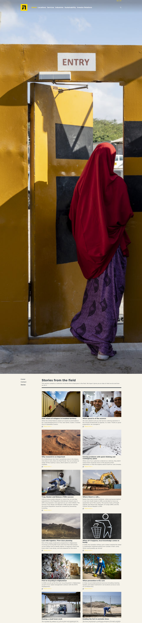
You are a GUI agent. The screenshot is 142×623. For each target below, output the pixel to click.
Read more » (48, 426)
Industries (59, 7)
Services (50, 7)
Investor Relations (84, 7)
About (34, 7)
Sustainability (70, 7)
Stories (23, 384)
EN (117, 1)
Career (23, 379)
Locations (42, 7)
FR (120, 1)
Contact (23, 382)
